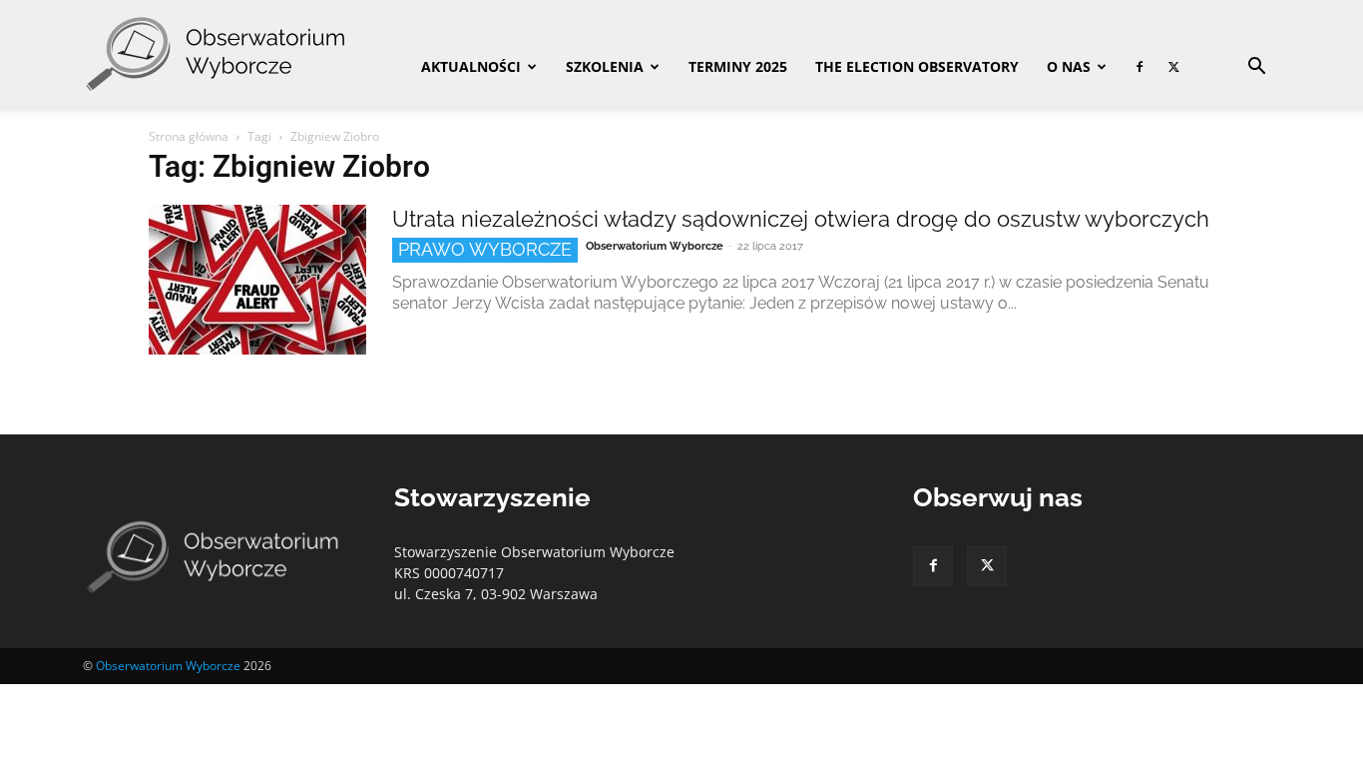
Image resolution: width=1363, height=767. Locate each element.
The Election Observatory (917, 66)
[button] (1256, 68)
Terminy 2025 (737, 66)
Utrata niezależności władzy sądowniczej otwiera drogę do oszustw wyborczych (800, 219)
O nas (1069, 66)
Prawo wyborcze (485, 249)
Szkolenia (605, 66)
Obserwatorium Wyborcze (654, 246)
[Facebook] (1139, 67)
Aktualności (471, 66)
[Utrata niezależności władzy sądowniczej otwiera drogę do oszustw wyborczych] (257, 280)
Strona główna (188, 136)
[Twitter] (1173, 67)
